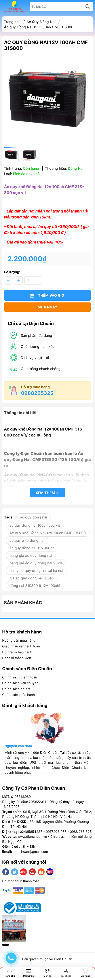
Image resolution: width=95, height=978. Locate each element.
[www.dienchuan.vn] (15, 6)
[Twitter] (14, 871)
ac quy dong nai (33, 517)
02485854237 (31, 832)
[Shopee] (41, 871)
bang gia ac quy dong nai (31, 555)
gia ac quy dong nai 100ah (32, 578)
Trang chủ (12, 21)
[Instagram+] (23, 871)
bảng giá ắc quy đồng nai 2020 (36, 563)
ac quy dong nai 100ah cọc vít (35, 525)
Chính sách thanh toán (19, 677)
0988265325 (37, 393)
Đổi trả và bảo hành (17, 652)
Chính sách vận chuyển (20, 683)
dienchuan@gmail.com (30, 851)
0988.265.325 (81, 832)
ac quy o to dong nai (27, 540)
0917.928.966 (56, 832)
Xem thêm (46, 493)
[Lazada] (49, 871)
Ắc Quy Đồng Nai (41, 21)
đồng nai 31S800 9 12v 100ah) (35, 585)
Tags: (8, 517)
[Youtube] (32, 871)
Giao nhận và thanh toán (21, 646)
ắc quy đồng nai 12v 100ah (32, 548)
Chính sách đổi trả (16, 689)
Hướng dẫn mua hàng (18, 640)
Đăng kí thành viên (16, 658)
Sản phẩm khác (23, 602)
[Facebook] (5, 871)
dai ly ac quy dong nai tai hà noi (36, 570)
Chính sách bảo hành (18, 695)
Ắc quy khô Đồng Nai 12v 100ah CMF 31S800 (48, 533)
